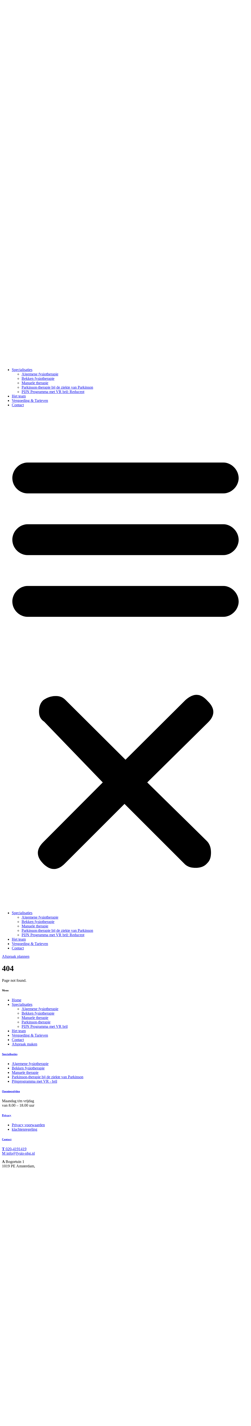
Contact (18, 405)
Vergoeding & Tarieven (30, 400)
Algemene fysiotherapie (40, 374)
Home (16, 1000)
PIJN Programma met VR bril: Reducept (53, 392)
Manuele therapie (35, 383)
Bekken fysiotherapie (38, 378)
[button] (125, 659)
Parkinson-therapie (36, 1022)
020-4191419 (14, 1149)
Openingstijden (11, 1091)
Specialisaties (22, 370)
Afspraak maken (24, 1044)
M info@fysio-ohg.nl (18, 1153)
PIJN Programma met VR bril (45, 1026)
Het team (19, 396)
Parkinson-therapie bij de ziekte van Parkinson (57, 387)
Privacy (6, 1115)
